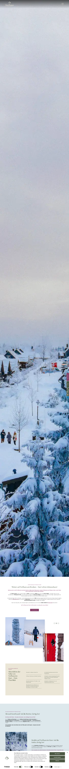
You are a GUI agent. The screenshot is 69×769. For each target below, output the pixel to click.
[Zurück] (54, 623)
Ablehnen (57, 760)
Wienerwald (50, 602)
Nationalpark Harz (15, 599)
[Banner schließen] (67, 752)
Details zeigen (57, 766)
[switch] (31, 767)
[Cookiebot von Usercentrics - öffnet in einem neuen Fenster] (7, 767)
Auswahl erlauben (57, 757)
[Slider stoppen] (56, 623)
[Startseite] (9, 4)
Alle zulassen (57, 753)
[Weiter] (58, 623)
